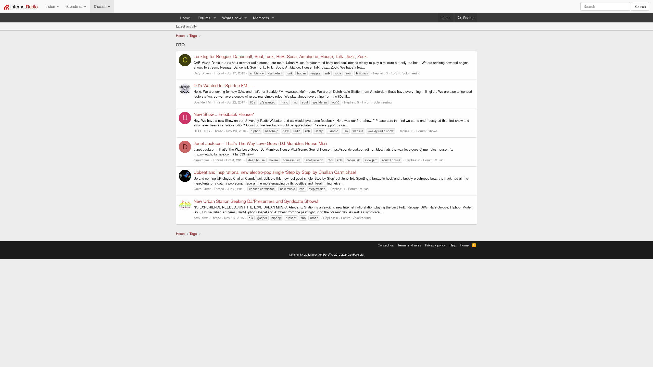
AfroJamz (201, 217)
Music (439, 160)
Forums (204, 17)
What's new (232, 17)
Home (185, 17)
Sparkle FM (202, 102)
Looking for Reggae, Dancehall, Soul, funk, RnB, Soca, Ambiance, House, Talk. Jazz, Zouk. (281, 56)
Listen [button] (50, 6)
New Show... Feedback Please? (224, 114)
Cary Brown (202, 73)
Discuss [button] (100, 6)
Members (261, 17)
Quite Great (202, 188)
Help (452, 245)
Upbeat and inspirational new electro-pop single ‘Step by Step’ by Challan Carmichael (275, 172)
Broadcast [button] (75, 6)
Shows (433, 130)
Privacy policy (435, 245)
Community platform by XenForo (326, 254)
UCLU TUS (202, 130)
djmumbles (202, 160)
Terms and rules (409, 245)
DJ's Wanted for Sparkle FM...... (224, 85)
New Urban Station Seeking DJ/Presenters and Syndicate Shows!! (257, 201)
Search (640, 6)
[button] (214, 17)
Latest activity (186, 26)
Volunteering (411, 73)
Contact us (386, 245)
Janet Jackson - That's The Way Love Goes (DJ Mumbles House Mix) (260, 143)
